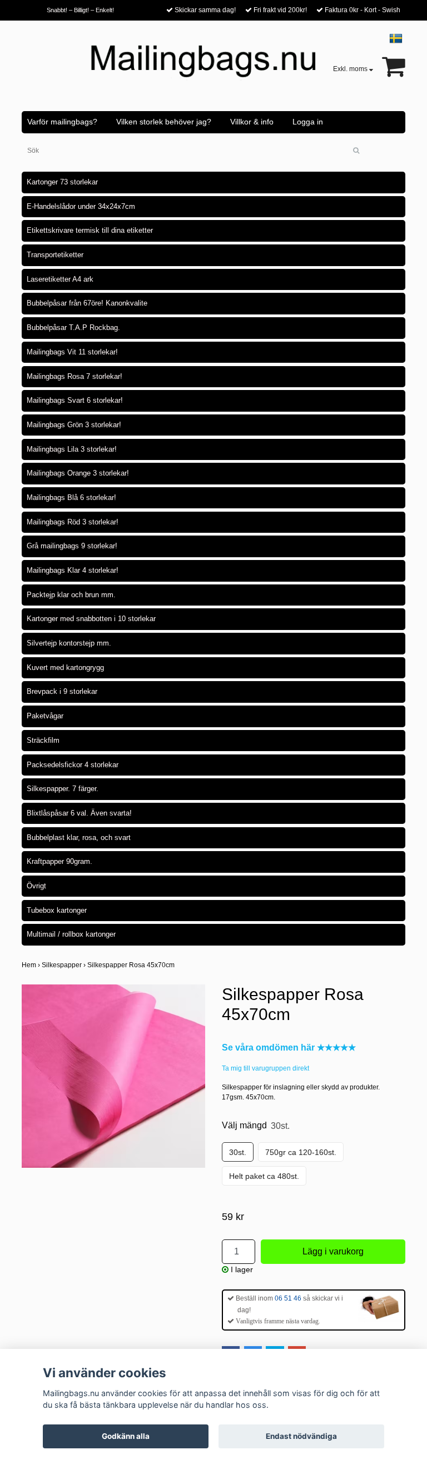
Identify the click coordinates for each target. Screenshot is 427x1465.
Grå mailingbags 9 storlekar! (72, 546)
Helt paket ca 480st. (264, 1176)
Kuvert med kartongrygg (65, 667)
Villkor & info (252, 121)
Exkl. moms (351, 69)
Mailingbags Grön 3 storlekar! (74, 425)
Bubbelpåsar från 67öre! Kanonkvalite (87, 303)
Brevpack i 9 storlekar (62, 691)
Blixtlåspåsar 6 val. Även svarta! (79, 813)
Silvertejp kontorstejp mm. (69, 643)
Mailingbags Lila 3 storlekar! (72, 449)
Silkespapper (64, 965)
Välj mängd (256, 1126)
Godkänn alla (126, 1436)
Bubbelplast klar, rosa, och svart (79, 837)
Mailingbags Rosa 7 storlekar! (74, 376)
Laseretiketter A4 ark (60, 279)
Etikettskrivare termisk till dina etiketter (90, 230)
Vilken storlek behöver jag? (163, 121)
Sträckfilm (43, 740)
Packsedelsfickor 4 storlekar (72, 765)
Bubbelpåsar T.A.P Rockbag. (73, 327)
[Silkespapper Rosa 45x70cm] (113, 1076)
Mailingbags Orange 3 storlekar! (78, 473)
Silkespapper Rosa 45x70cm (131, 965)
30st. (237, 1152)
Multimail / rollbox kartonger (71, 934)
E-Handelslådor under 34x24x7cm (81, 206)
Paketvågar (45, 716)
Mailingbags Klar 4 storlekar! (72, 570)
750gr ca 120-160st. (300, 1152)
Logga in (307, 121)
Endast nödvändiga (301, 1436)
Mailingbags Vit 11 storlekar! (72, 352)
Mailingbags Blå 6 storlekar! (71, 497)
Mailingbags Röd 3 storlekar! (72, 522)
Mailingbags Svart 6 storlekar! (75, 400)
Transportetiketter (55, 255)
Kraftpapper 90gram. (59, 861)
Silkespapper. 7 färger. (62, 788)
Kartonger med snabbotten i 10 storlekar (91, 618)
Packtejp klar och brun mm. (71, 595)
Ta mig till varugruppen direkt (265, 1068)
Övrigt (36, 886)
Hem (32, 965)
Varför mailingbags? (62, 121)
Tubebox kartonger (57, 910)
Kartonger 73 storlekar (62, 182)
